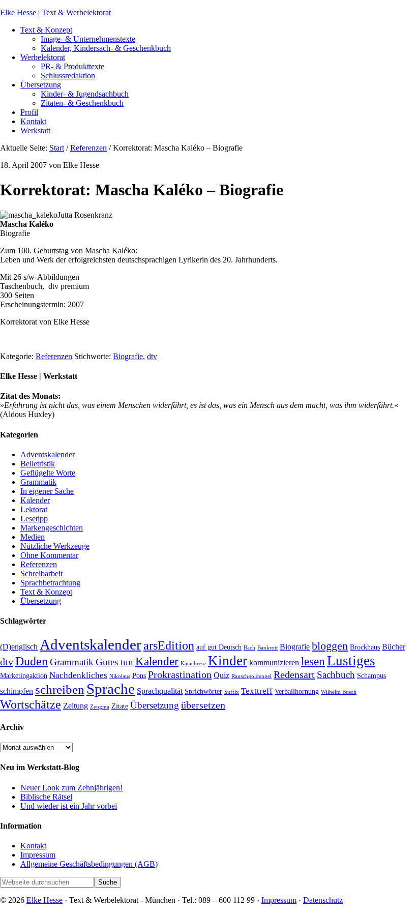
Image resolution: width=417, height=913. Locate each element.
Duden (31, 661)
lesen (313, 661)
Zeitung (75, 705)
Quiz (221, 675)
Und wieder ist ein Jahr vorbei (68, 806)
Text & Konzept (46, 591)
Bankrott (267, 648)
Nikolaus (119, 676)
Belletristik (37, 463)
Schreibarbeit (41, 573)
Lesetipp (34, 518)
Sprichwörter (203, 691)
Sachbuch (336, 674)
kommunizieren (274, 662)
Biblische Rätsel (46, 796)
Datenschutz (323, 900)
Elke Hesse (44, 900)
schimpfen (16, 691)
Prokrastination (180, 674)
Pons (139, 676)
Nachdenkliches (78, 675)
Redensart (294, 674)
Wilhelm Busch (338, 692)
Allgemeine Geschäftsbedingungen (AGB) (89, 864)
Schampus (371, 676)
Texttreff (257, 691)
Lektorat (33, 509)
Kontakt (33, 845)
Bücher (393, 646)
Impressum (37, 854)
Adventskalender (47, 454)
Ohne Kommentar (49, 555)
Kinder (227, 660)
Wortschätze (30, 704)
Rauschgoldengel (251, 676)
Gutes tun (114, 662)
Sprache (110, 689)
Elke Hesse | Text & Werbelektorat (55, 12)
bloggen (330, 646)
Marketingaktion (23, 676)
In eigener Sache (47, 491)
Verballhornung (297, 691)
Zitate (119, 706)
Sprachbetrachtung (50, 582)
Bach (249, 648)
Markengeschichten (51, 527)
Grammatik (38, 482)
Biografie (128, 356)
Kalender (35, 500)
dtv (152, 356)
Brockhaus (365, 647)
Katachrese (193, 663)
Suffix (231, 692)
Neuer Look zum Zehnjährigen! (71, 787)
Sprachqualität (160, 691)
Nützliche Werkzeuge (55, 546)
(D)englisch (19, 646)
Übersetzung (40, 601)
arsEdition (168, 645)
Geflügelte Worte (47, 472)
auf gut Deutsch (219, 647)
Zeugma (99, 707)
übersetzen (203, 705)
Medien (32, 537)
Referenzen (54, 356)
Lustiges (351, 660)
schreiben (59, 689)
